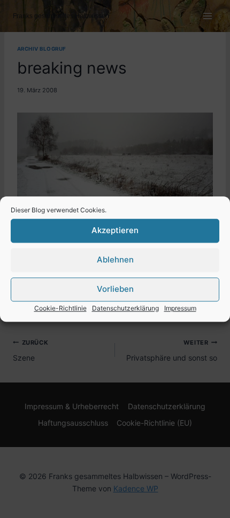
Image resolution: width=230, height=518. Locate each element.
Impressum (180, 308)
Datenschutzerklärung (125, 308)
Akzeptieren (115, 230)
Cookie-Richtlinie (60, 308)
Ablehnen (115, 259)
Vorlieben (115, 289)
